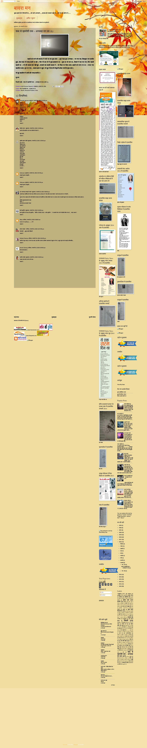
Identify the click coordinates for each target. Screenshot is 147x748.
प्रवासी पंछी (103, 656)
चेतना (125, 617)
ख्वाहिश (123, 614)
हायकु (123, 662)
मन (118, 640)
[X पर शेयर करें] (59, 86)
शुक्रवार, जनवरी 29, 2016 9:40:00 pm (34, 210)
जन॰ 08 (124, 571)
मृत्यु (128, 642)
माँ (129, 640)
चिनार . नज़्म (119, 617)
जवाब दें (21, 123)
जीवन (118, 623)
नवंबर (121, 546)
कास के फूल (103, 639)
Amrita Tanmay (24, 247)
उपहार (118, 604)
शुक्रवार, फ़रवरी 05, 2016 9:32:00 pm (34, 257)
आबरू (127, 598)
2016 (120, 541)
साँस (130, 658)
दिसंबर (121, 543)
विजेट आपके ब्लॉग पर (121, 396)
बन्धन (130, 634)
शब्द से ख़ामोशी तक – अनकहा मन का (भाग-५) (35, 82)
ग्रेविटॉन (102, 650)
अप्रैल (121, 555)
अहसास (126, 597)
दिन (126, 627)
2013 (120, 579)
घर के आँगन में (120, 413)
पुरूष (128, 631)
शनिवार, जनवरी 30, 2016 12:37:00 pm (35, 229)
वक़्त (118, 648)
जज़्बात (129, 617)
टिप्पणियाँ (103, 595)
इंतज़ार (125, 601)
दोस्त (120, 628)
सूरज (126, 661)
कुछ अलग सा (103, 630)
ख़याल (123, 612)
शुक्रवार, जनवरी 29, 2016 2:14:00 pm (38, 100)
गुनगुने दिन (125, 615)
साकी (118, 659)
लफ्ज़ (118, 647)
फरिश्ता (118, 634)
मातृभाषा (124, 642)
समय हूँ (102, 681)
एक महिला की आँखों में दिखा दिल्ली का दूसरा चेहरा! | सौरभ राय (107, 645)
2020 (120, 532)
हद (132, 661)
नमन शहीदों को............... (123, 444)
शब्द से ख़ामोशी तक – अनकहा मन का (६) (126, 567)
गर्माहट (130, 614)
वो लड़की (129, 650)
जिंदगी (126, 621)
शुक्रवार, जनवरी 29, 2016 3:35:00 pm (37, 140)
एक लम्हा (122, 606)
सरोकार (102, 637)
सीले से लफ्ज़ (127, 659)
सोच (129, 661)
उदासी (131, 603)
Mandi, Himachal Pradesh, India (29, 90)
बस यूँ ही (131, 636)
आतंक (120, 598)
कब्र (132, 606)
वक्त (130, 647)
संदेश (102, 592)
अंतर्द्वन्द (129, 593)
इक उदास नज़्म (127, 433)
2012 (120, 581)
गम (127, 614)
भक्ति (130, 639)
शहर (130, 656)
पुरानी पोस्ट (92, 317)
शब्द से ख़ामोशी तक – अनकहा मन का (28, 88)
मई (121, 553)
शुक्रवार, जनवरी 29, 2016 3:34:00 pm (34, 128)
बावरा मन (22, 7)
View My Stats (121, 384)
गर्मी (118, 615)
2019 (120, 534)
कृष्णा (119, 612)
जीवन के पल (125, 624)
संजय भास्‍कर (23, 229)
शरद (127, 656)
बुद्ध (124, 639)
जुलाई (121, 548)
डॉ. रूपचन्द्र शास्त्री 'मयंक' (26, 191)
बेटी (127, 639)
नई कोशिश (130, 628)
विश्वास (120, 650)
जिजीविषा (118, 622)
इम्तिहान (122, 603)
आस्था (118, 600)
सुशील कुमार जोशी (23, 140)
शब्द (123, 652)
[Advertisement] (55, 302)
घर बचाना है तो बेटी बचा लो (106, 626)
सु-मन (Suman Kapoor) (115, 29)
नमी (132, 630)
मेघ (131, 642)
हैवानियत (131, 662)
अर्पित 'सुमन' (30, 18)
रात (123, 645)
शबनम (118, 652)
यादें (129, 644)
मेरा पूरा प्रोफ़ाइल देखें (103, 38)
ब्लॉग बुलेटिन (22, 210)
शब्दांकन (102, 643)
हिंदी (127, 662)
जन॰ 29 (124, 564)
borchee (65, 744)
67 (102, 540)
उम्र (122, 604)
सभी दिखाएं (113, 685)
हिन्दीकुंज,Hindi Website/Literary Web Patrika (106, 624)
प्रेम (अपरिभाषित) (127, 633)
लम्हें (122, 647)
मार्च (121, 558)
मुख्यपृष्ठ (19, 18)
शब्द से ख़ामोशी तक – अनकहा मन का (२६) (128, 477)
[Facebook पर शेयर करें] (61, 86)
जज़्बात (102, 661)
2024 (120, 525)
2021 (120, 530)
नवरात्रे (120, 631)
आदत (123, 598)
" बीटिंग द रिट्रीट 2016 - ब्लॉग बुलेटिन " (43, 212)
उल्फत (118, 606)
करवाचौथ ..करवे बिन (123, 607)
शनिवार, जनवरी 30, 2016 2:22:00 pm (37, 238)
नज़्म (118, 630)
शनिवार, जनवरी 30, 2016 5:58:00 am (31, 219)
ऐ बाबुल (127, 606)
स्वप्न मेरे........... (104, 674)
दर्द (122, 627)
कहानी (124, 609)
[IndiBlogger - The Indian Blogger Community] (105, 559)
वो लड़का (124, 650)
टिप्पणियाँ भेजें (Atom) (23, 320)
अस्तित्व (120, 597)
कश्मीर (118, 609)
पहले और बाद (127, 464)
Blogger (76, 744)
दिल (129, 627)
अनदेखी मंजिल (130, 595)
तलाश (120, 627)
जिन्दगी (123, 622)
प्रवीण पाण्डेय (22, 257)
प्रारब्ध (132, 631)
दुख (132, 627)
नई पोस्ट (16, 317)
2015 (120, 574)
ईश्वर (126, 603)
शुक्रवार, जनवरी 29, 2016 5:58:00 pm (41, 191)
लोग (126, 647)
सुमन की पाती (121, 661)
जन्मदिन (118, 618)
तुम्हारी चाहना (127, 422)
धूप (125, 628)
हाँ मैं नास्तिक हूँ (127, 404)
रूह (131, 645)
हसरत (120, 662)
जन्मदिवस (124, 618)
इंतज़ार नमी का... (128, 500)
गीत (121, 615)
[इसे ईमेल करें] (56, 86)
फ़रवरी (121, 560)
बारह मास (120, 637)
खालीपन (131, 612)
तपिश (132, 625)
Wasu (21, 219)
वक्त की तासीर (123, 648)
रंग (132, 643)
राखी (120, 645)
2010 (120, 586)
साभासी (122, 659)
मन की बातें (123, 640)
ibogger (123, 664)
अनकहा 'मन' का (121, 595)
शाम (118, 657)
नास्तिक (124, 631)
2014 (120, 577)
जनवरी (122, 562)
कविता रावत (22, 128)
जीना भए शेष (129, 622)
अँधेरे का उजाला (104, 662)
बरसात (126, 636)
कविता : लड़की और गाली (105, 651)
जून (121, 550)
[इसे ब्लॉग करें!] (58, 86)
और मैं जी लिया (127, 489)
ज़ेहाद (123, 625)
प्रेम (120, 633)
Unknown (22, 173)
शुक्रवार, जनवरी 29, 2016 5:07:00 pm (34, 173)
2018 (120, 537)
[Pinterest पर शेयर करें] (62, 86)
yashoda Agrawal (24, 100)
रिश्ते (127, 645)
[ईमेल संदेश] (53, 86)
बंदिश (122, 634)
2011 (120, 584)
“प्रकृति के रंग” (121, 593)
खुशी (119, 614)
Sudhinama (104, 655)
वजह (129, 648)
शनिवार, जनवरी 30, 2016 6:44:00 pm (37, 247)
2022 (120, 527)
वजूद (132, 648)
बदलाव (126, 634)
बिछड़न (121, 639)
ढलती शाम (127, 625)
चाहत (130, 615)
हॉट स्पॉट (126, 453)
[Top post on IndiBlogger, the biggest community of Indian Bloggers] (109, 574)
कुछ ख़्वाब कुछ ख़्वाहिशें (129, 611)
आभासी (130, 598)
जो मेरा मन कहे (104, 680)
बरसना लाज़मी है (120, 636)
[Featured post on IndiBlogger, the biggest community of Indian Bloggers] (127, 361)
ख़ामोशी (127, 612)
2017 (120, 539)
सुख (132, 659)
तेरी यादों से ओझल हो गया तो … (107, 676)
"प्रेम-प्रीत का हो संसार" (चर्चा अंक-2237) (54, 194)
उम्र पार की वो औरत (128, 604)
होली (119, 664)
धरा (123, 628)
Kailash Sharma (24, 238)
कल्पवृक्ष (130, 607)
